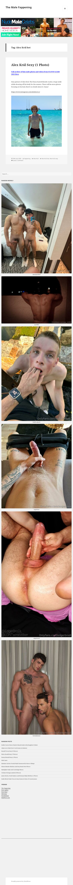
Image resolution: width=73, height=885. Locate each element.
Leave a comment (18, 160)
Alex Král (36, 158)
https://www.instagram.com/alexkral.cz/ (25, 92)
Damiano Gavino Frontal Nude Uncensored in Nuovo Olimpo (18, 763)
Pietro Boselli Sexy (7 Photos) (9, 754)
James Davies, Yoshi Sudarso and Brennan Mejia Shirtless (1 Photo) (19, 776)
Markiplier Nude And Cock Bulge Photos (12, 770)
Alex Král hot (45, 158)
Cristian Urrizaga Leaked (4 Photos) (11, 773)
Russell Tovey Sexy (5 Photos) (9, 751)
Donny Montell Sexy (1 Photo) (9, 757)
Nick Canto (4, 760)
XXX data (4, 794)
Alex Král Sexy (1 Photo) (30, 65)
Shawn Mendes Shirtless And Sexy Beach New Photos (15, 766)
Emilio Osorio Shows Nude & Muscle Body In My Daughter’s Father (19, 745)
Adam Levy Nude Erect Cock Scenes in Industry (14, 748)
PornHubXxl (5, 796)
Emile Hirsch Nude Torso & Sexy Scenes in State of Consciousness (19, 779)
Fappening (27, 158)
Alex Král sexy (54, 158)
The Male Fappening (19, 7)
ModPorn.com (5, 798)
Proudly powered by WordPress (20, 881)
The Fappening (5, 788)
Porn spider (4, 790)
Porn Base (4, 792)
